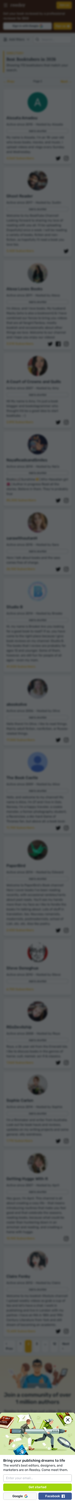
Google (17, 1496)
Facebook (52, 1496)
